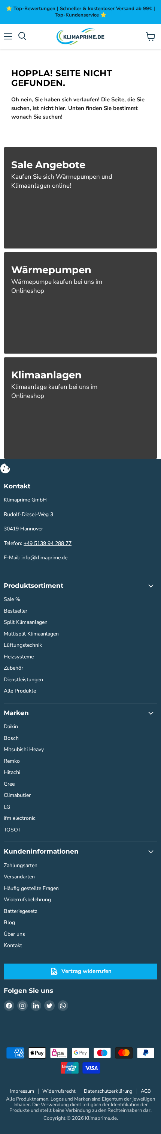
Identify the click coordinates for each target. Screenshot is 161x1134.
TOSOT (12, 829)
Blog (9, 922)
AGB (146, 1091)
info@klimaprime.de (44, 557)
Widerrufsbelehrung (27, 899)
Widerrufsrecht (59, 1091)
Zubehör (13, 668)
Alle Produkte (20, 690)
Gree (9, 784)
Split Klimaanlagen (26, 622)
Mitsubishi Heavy (24, 749)
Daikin (11, 726)
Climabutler (17, 795)
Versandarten (19, 876)
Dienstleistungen (23, 679)
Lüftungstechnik (23, 645)
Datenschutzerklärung (108, 1091)
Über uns (14, 934)
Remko (12, 761)
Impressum (22, 1091)
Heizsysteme (19, 656)
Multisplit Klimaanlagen (31, 633)
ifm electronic (20, 818)
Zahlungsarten (20, 865)
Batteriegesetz (20, 911)
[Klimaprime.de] (80, 36)
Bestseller (15, 610)
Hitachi (12, 772)
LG (7, 806)
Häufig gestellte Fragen (31, 888)
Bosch (11, 738)
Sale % (12, 599)
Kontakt (13, 945)
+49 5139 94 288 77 (48, 543)
